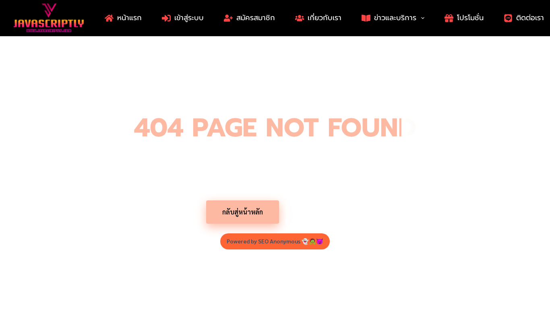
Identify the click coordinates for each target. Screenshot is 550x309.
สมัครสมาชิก (255, 17)
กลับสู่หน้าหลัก (242, 212)
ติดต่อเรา (530, 17)
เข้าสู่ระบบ (189, 17)
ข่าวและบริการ (395, 17)
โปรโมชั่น (470, 17)
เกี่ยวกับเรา (324, 17)
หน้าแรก (129, 17)
